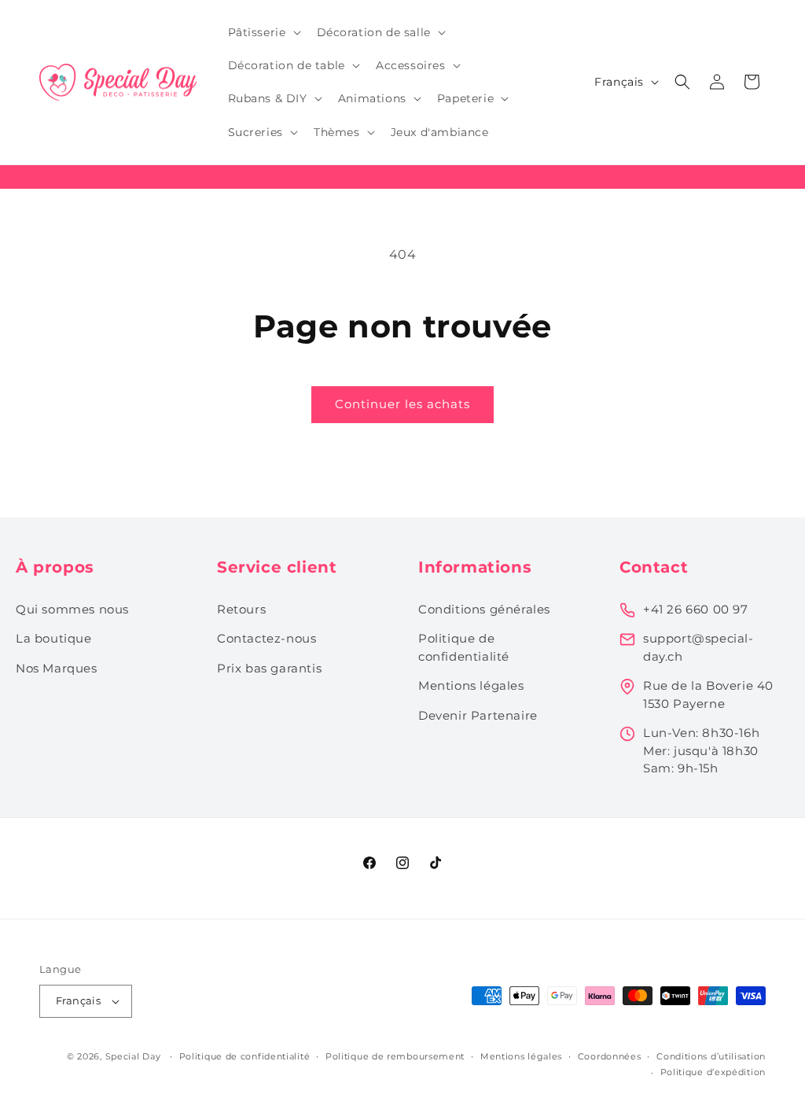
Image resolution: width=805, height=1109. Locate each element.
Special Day (133, 1056)
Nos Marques (56, 668)
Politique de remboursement (395, 1056)
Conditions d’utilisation (711, 1056)
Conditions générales (484, 609)
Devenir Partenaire (478, 715)
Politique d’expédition (713, 1072)
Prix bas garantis (269, 668)
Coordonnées (609, 1056)
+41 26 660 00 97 (695, 609)
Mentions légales (471, 685)
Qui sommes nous (72, 609)
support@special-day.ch (698, 647)
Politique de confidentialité (463, 647)
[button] (263, 32)
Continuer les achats (402, 403)
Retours (241, 609)
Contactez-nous (266, 638)
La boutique (54, 638)
